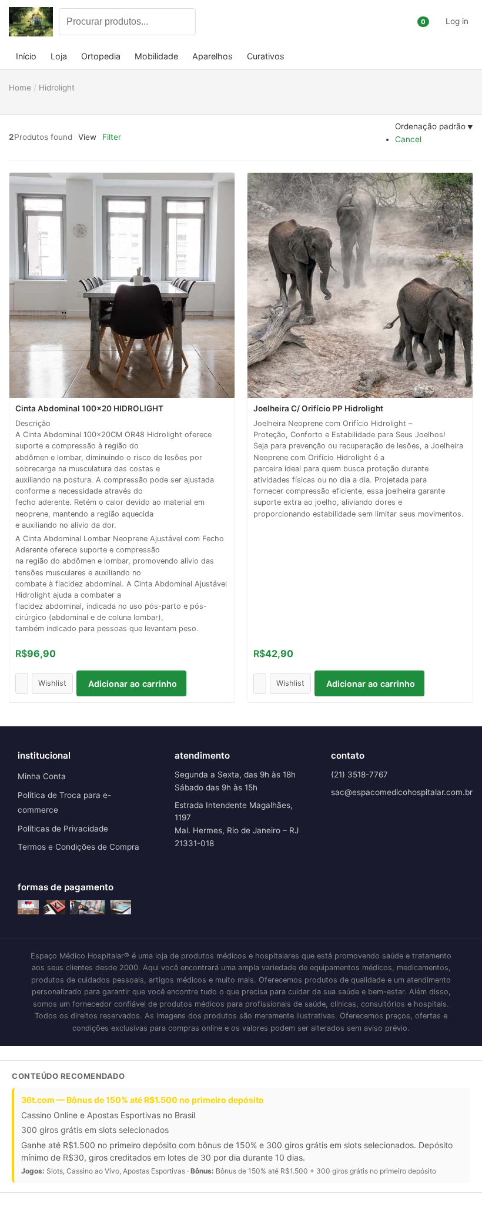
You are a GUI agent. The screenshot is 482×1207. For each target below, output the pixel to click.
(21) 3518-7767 (359, 774)
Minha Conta (42, 776)
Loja (59, 56)
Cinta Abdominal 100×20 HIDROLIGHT (89, 408)
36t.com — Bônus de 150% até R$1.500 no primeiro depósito (142, 1100)
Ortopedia (100, 56)
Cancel (408, 139)
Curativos (265, 56)
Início (26, 56)
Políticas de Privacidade (63, 828)
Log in (457, 21)
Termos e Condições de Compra (78, 846)
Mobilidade (156, 56)
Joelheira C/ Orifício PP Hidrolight (318, 408)
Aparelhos (212, 56)
